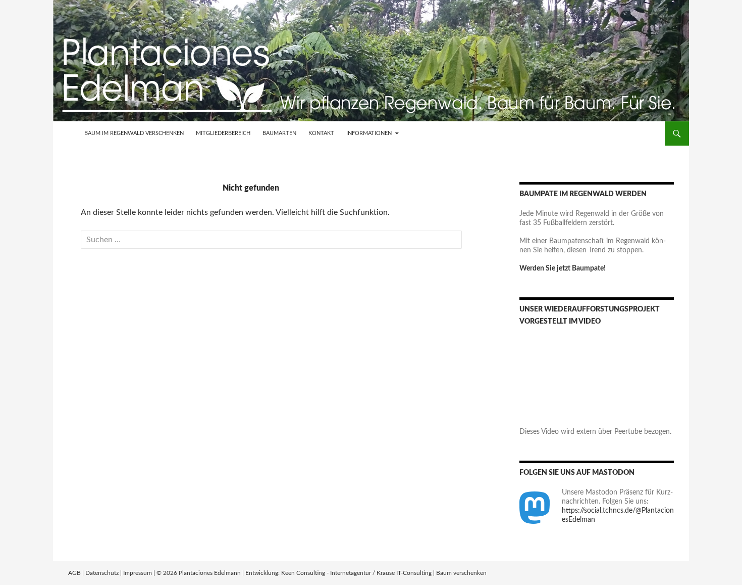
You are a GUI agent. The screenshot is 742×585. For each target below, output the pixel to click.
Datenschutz (102, 573)
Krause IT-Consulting (404, 573)
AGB (74, 573)
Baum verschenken (461, 573)
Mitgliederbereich (223, 133)
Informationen (369, 133)
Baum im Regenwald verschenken (134, 133)
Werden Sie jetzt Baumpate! (562, 268)
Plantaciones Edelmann (210, 573)
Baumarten (279, 133)
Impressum (137, 573)
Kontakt (321, 133)
